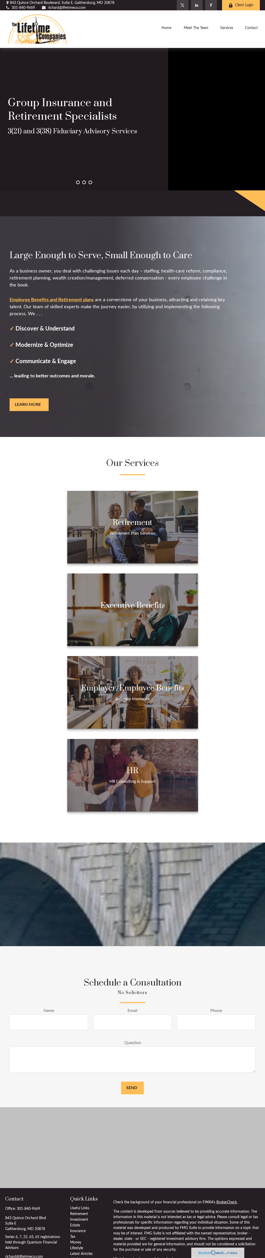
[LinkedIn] (197, 5)
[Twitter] (182, 5)
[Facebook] (211, 5)
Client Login (244, 5)
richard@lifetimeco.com (67, 8)
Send (131, 1088)
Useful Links (79, 1208)
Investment (79, 1219)
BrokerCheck (226, 1202)
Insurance (78, 1231)
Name (48, 1011)
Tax (72, 1237)
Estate (75, 1225)
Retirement (79, 1214)
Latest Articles (81, 1254)
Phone (216, 1011)
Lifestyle (76, 1248)
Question (132, 1043)
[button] (166, 29)
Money (75, 1242)
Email (132, 1011)
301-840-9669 (23, 8)
